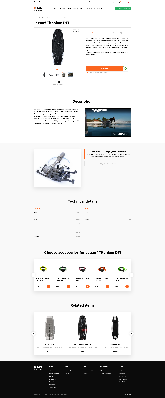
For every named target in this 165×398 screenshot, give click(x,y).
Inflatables (52, 384)
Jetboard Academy (70, 371)
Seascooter (52, 387)
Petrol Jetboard (54, 373)
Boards (62, 9)
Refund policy (123, 379)
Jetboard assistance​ (125, 371)
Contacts (99, 9)
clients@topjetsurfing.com (110, 2)
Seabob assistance (105, 373)
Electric (51, 376)
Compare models (88, 371)
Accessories (89, 9)
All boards (52, 371)
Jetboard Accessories (106, 371)
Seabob (51, 382)
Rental (67, 373)
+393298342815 (94, 2)
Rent (74, 9)
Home (55, 9)
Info (81, 9)
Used (69, 9)
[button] (44, 75)
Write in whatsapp (124, 9)
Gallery (85, 373)
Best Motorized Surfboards (46, 17)
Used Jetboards (124, 382)
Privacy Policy (123, 376)
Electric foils (52, 379)
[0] (119, 2)
